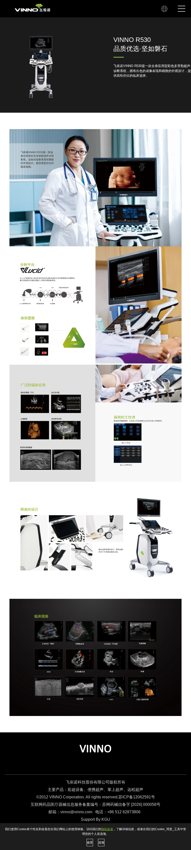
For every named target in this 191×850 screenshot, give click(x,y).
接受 (90, 842)
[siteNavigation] (166, 8)
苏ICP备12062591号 (136, 797)
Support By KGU (95, 819)
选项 (101, 842)
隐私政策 (107, 829)
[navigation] (181, 8)
